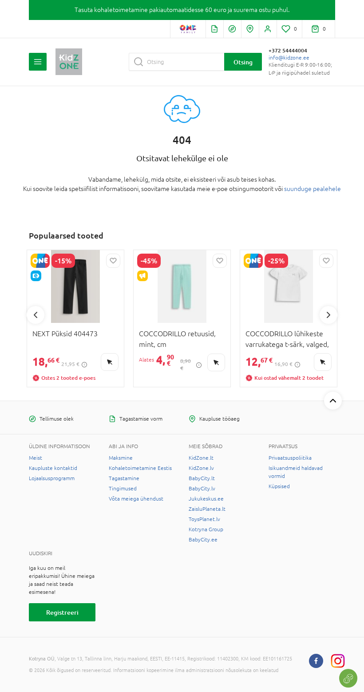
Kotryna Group (206, 529)
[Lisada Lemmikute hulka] (113, 260)
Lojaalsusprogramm (52, 478)
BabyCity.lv (202, 488)
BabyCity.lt (202, 478)
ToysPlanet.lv (204, 519)
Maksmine (121, 458)
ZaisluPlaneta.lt (207, 509)
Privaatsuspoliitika (290, 458)
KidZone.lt (201, 458)
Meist (35, 458)
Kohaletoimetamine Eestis (140, 468)
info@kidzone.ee (289, 58)
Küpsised (279, 486)
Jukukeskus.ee (206, 499)
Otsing (243, 62)
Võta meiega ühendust (136, 499)
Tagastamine (124, 478)
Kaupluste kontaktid (53, 468)
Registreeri (62, 612)
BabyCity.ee (203, 540)
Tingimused (123, 488)
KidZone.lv (201, 468)
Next (328, 315)
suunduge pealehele (312, 188)
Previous (35, 315)
